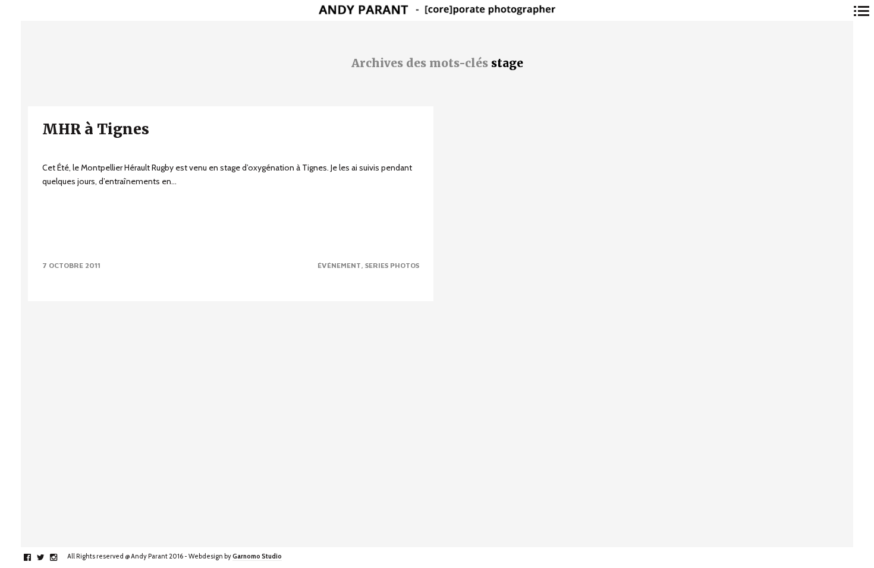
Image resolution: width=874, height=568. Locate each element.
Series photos (392, 265)
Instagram (59, 557)
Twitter (46, 557)
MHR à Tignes (95, 129)
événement (339, 265)
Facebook (33, 557)
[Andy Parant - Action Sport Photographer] (437, 10)
